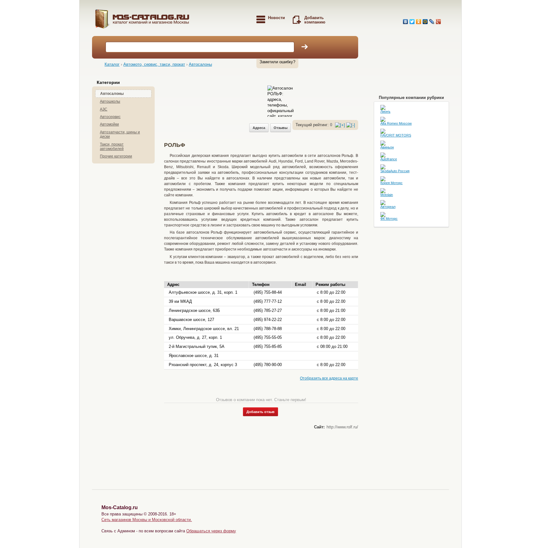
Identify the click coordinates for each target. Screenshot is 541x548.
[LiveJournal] (432, 22)
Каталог (112, 64)
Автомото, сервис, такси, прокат (154, 64)
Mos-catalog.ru (157, 21)
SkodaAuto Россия (395, 171)
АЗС (103, 109)
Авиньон (387, 147)
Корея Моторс (391, 183)
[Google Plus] (438, 22)
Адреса (259, 128)
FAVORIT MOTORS (395, 135)
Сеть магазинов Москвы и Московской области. (146, 519)
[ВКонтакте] (405, 22)
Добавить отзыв (260, 412)
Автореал (387, 207)
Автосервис (110, 117)
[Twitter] (412, 22)
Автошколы (110, 101)
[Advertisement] (278, 99)
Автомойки (109, 124)
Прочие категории (116, 156)
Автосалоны (200, 64)
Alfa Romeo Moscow (396, 123)
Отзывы (280, 128)
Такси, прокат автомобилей (112, 146)
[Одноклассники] (418, 22)
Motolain (386, 195)
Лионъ (385, 111)
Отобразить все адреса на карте (329, 378)
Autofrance (388, 159)
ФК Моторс (389, 218)
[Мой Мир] (425, 22)
